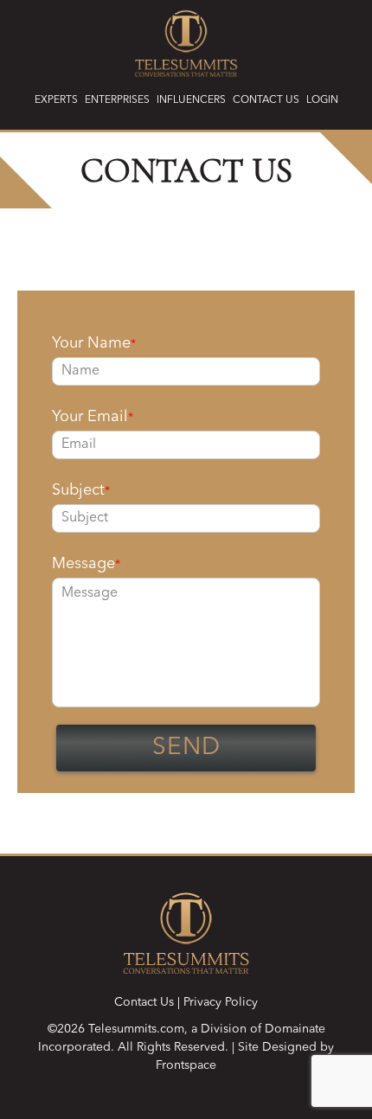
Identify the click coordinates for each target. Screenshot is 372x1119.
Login (322, 100)
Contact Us (266, 100)
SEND (186, 748)
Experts (56, 100)
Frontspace (186, 1065)
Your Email (92, 417)
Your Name (94, 343)
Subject (81, 490)
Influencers (191, 100)
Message (86, 564)
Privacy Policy (220, 1002)
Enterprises (117, 100)
